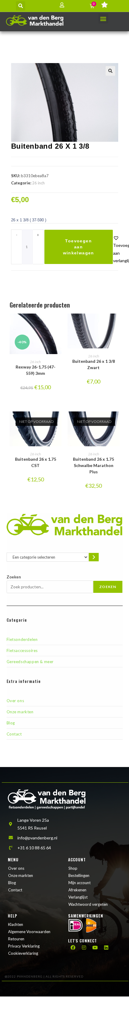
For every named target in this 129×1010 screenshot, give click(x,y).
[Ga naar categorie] (93, 557)
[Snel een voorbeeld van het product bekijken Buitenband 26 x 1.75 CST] (58, 422)
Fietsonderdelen (22, 639)
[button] (20, 6)
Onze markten (20, 711)
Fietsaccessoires (22, 650)
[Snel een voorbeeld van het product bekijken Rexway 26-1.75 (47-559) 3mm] (58, 324)
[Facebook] (73, 947)
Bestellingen (78, 875)
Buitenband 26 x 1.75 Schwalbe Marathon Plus (93, 465)
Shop (72, 868)
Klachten (15, 924)
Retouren (16, 938)
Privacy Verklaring (24, 946)
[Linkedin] (106, 947)
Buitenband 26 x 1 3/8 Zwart (93, 364)
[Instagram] (84, 947)
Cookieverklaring (23, 953)
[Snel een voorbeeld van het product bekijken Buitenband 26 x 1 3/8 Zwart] (117, 324)
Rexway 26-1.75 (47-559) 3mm (36, 370)
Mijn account (79, 882)
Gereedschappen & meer (30, 661)
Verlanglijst (78, 897)
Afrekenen (77, 889)
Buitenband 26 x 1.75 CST (35, 462)
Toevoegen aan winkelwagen (78, 246)
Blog (11, 722)
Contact (14, 734)
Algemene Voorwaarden (29, 931)
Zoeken (14, 577)
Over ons (15, 700)
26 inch (38, 182)
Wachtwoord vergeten (88, 904)
